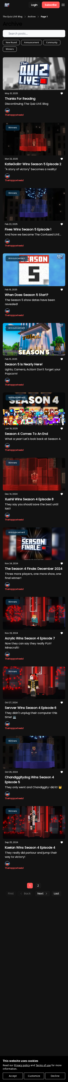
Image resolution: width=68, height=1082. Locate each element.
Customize (34, 1075)
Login (34, 5)
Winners (10, 49)
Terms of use (43, 1065)
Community (51, 42)
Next (40, 894)
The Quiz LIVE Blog (12, 16)
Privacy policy (22, 1065)
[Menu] (63, 4)
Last (56, 894)
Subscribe (51, 5)
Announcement (31, 42)
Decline (55, 1075)
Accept (13, 1075)
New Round (11, 42)
